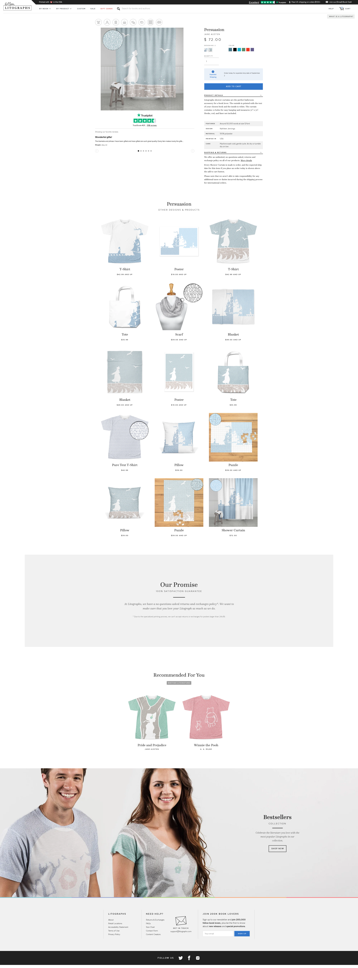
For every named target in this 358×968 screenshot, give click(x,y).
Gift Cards (107, 9)
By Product (63, 9)
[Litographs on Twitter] (180, 958)
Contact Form (152, 931)
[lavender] (252, 50)
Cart (346, 8)
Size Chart (150, 927)
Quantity (208, 56)
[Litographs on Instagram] (197, 958)
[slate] (230, 50)
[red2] (248, 50)
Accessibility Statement (118, 927)
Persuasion (214, 29)
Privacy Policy (114, 934)
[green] (244, 50)
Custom (81, 9)
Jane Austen (212, 34)
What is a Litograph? (341, 16)
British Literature (179, 683)
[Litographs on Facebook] (189, 958)
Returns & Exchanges (155, 920)
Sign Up (242, 934)
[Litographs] (17, 6)
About (111, 920)
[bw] (235, 50)
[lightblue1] (239, 50)
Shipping (215, 152)
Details (213, 95)
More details (246, 160)
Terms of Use (113, 931)
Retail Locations (115, 923)
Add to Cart (233, 86)
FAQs (148, 923)
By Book (44, 9)
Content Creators (153, 934)
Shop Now (277, 849)
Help (331, 9)
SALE (93, 9)
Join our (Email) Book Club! (340, 2)
